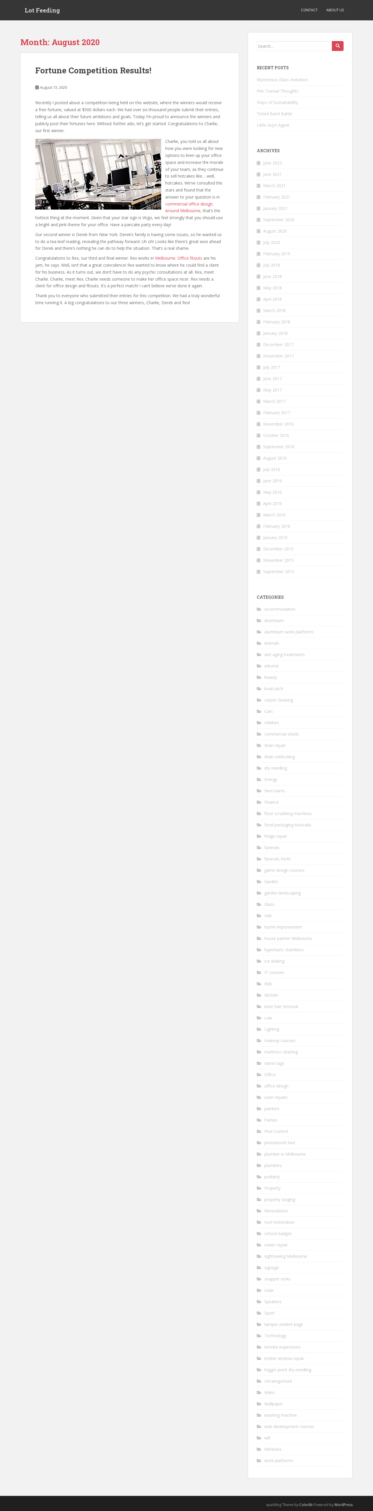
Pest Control (276, 1131)
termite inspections (282, 1347)
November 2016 (278, 424)
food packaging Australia (287, 825)
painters (271, 1108)
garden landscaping (282, 893)
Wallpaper (273, 1404)
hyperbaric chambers (284, 949)
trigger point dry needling (287, 1369)
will (267, 1438)
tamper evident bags (283, 1324)
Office (270, 1074)
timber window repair (284, 1358)
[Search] (338, 46)
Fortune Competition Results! (93, 70)
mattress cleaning (281, 1052)
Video (269, 1392)
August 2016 (275, 458)
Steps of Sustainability (277, 102)
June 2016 (272, 480)
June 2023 (272, 163)
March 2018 (274, 310)
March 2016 (274, 515)
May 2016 (272, 492)
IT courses (274, 972)
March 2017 (274, 401)
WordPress (343, 1504)
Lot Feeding (42, 10)
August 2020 (275, 231)
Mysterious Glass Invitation (282, 79)
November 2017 (278, 356)
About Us (335, 10)
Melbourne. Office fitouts (178, 258)
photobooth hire (279, 1142)
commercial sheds (281, 734)
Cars (268, 711)
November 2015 (278, 560)
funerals (271, 847)
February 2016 (276, 526)
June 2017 (272, 378)
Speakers (272, 1301)
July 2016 (271, 469)
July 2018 (271, 265)
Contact (309, 10)
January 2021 (275, 208)
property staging (279, 1199)
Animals (271, 643)
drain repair (275, 745)
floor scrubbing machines (288, 813)
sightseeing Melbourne (285, 1256)
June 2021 (272, 174)
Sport (269, 1313)
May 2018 (272, 287)
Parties (270, 1120)
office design (276, 1086)
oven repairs (276, 1097)
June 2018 (272, 276)
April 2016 (272, 503)
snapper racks (277, 1279)
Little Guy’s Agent (273, 125)
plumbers (273, 1165)
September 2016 (278, 446)
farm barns (274, 790)
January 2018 (275, 333)
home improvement (283, 927)
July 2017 (271, 367)
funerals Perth (277, 859)
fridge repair (275, 836)
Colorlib (306, 1504)
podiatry (272, 1176)
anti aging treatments (284, 654)
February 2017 (276, 412)
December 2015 (278, 549)
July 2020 (271, 242)
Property (272, 1188)
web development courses (289, 1426)
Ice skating (274, 961)
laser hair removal (281, 1006)
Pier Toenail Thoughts (277, 91)
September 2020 (278, 219)
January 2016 (275, 537)
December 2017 (278, 344)
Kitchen (271, 995)
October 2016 (276, 435)
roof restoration (279, 1222)
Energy (270, 779)
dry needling (275, 768)
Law (268, 1018)
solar (269, 1290)
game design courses (284, 870)
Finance (271, 802)
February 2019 (276, 253)
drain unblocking (279, 756)
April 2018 (272, 299)
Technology (275, 1335)
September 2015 (278, 571)
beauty (270, 677)
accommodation (279, 609)
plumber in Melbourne (285, 1154)
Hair (268, 915)
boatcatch (273, 688)
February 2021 (276, 197)
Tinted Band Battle (274, 113)
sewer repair (276, 1245)
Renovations (276, 1211)
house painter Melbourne (288, 938)
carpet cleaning (278, 700)
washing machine (280, 1415)
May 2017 (272, 390)
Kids (268, 983)
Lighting (271, 1029)
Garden (271, 881)
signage (271, 1267)
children (271, 722)
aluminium (274, 620)
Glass (269, 904)
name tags (274, 1063)
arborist (271, 666)
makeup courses (279, 1040)
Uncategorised (278, 1381)
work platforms (278, 1460)
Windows (272, 1449)
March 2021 (274, 185)
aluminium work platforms (289, 632)
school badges (278, 1233)
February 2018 (276, 322)
